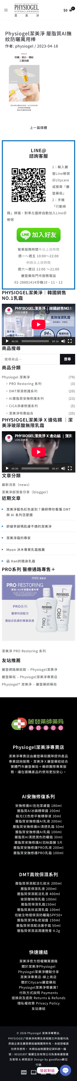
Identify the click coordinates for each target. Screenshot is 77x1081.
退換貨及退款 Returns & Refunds (39, 997)
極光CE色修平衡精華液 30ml (38, 815)
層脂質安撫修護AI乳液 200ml (38, 821)
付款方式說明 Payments (38, 992)
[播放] (7, 341)
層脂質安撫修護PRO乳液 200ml (38, 847)
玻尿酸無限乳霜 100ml (39, 899)
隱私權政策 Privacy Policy (38, 1003)
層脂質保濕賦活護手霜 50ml (38, 925)
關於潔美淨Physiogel (39, 966)
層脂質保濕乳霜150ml (38, 904)
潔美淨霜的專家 (18, 537)
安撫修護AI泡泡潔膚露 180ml (38, 805)
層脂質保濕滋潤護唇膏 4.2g (38, 930)
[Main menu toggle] (6, 10)
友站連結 (39, 1008)
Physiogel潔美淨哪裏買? (38, 987)
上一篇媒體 (38, 127)
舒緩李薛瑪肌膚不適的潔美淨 (29, 526)
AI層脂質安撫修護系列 (26, 398)
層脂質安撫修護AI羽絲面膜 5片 (38, 842)
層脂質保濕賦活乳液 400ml (38, 893)
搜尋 (67, 359)
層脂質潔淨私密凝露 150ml (38, 920)
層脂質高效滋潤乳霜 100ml (38, 909)
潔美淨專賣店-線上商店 (38, 976)
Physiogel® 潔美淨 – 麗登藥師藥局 (29, 684)
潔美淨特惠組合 (21, 413)
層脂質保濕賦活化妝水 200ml (38, 883)
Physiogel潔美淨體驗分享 (38, 971)
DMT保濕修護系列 (23, 390)
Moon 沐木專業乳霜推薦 (25, 549)
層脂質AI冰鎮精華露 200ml (38, 810)
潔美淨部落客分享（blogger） (26, 491)
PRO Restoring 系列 (25, 383)
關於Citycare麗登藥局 (38, 982)
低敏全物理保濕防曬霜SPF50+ (38, 914)
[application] (38, 324)
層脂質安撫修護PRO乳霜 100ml (38, 852)
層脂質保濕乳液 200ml (39, 888)
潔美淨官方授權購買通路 (38, 960)
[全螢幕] (70, 341)
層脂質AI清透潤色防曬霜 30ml (39, 836)
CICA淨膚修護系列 (23, 405)
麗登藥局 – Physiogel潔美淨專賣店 (29, 676)
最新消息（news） (17, 484)
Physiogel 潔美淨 (16, 376)
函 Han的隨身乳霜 (20, 560)
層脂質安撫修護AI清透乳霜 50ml (38, 826)
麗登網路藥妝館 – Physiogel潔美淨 (29, 669)
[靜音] (63, 341)
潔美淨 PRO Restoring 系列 (24, 650)
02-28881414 (25, 282)
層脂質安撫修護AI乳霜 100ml (38, 831)
